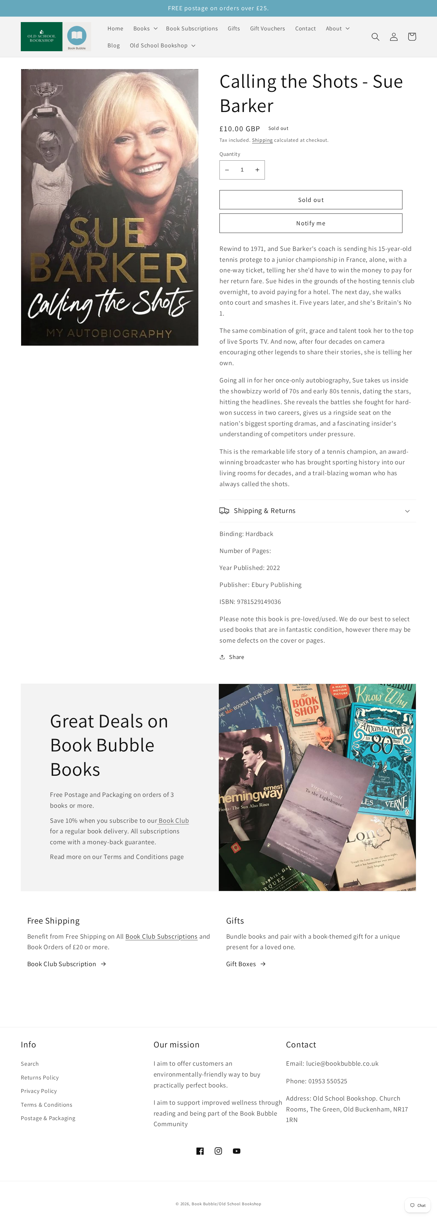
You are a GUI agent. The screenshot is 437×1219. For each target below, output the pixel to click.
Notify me (311, 223)
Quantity (229, 153)
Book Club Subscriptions (161, 936)
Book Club (173, 820)
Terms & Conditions (47, 1104)
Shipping (262, 140)
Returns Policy (40, 1077)
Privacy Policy (39, 1091)
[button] (144, 28)
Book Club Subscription (61, 963)
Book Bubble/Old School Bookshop (226, 1204)
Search (30, 1063)
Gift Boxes (241, 963)
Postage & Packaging (48, 1118)
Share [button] (236, 657)
